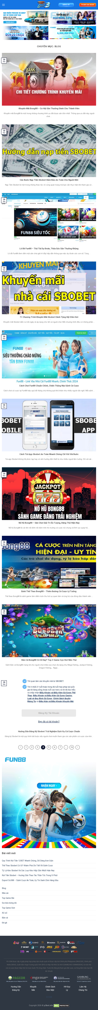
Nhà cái (5, 893)
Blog (4, 888)
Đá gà (4, 922)
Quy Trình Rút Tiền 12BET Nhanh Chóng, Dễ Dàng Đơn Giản (28, 860)
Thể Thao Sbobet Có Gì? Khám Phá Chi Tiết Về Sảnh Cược (27, 865)
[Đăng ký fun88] (49, 801)
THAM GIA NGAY (87, 5)
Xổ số (4, 913)
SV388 (49, 997)
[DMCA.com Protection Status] (61, 1005)
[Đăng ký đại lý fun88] (25, 18)
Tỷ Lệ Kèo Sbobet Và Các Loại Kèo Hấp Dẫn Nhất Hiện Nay (28, 870)
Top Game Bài (8, 898)
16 (72, 747)
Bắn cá (5, 917)
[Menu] (3, 5)
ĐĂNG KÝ (66, 5)
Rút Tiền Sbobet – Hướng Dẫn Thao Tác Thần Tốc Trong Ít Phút (29, 875)
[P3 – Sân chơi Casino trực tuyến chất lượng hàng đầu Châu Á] (44, 5)
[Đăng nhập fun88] (73, 33)
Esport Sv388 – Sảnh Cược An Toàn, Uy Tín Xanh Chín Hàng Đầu (30, 880)
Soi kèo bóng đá (9, 903)
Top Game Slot (8, 908)
